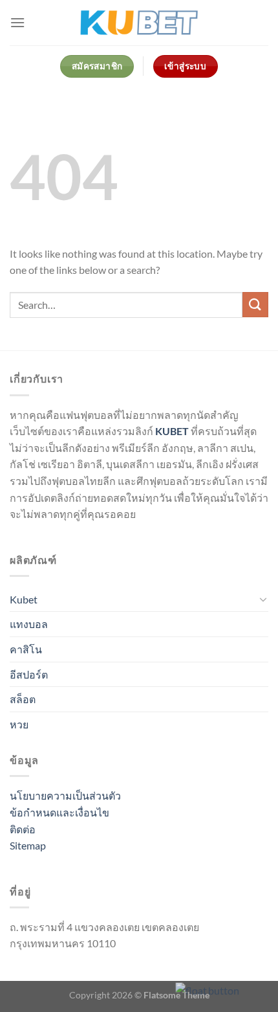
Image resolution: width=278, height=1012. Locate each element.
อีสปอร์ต (29, 674)
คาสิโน (26, 649)
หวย (19, 724)
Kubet (23, 599)
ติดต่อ (23, 829)
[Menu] (17, 22)
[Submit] (255, 304)
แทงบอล (29, 624)
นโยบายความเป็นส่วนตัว (65, 795)
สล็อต (23, 699)
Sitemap (28, 845)
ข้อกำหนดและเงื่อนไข (59, 812)
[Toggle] (263, 599)
